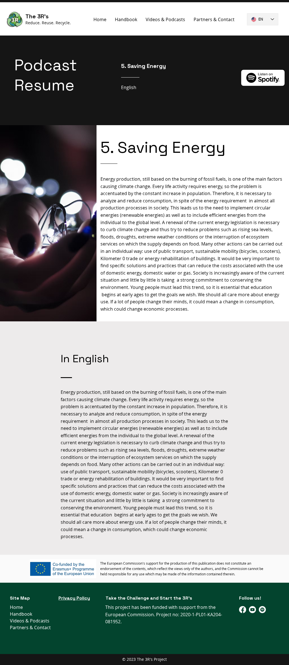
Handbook (21, 614)
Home (16, 607)
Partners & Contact (30, 627)
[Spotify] (262, 609)
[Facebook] (242, 609)
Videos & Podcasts (29, 621)
